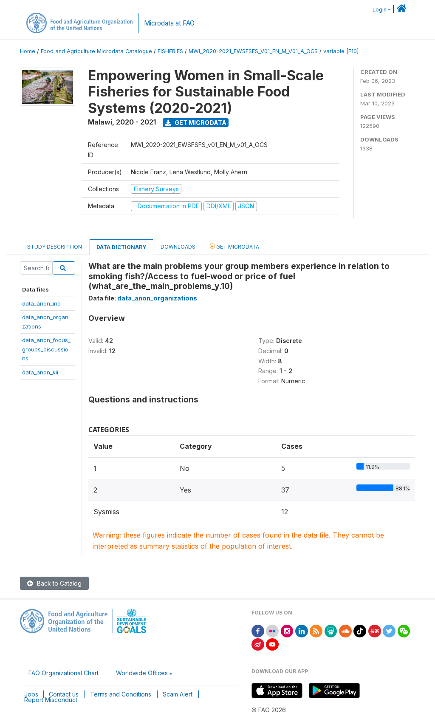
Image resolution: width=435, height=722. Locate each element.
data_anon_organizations (157, 298)
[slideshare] (331, 630)
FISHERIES (170, 51)
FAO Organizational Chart (63, 673)
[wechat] (404, 630)
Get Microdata (199, 122)
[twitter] (389, 630)
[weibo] (257, 643)
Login (380, 9)
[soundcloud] (345, 630)
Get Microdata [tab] (237, 246)
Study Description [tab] (54, 246)
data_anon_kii (40, 372)
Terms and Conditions (120, 694)
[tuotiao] (374, 630)
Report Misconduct (50, 699)
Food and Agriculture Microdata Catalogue (96, 51)
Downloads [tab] (178, 246)
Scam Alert (177, 694)
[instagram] (287, 630)
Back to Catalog (58, 583)
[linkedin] (301, 630)
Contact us (64, 694)
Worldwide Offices (142, 673)
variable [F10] (341, 51)
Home (27, 51)
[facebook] (257, 630)
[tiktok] (359, 630)
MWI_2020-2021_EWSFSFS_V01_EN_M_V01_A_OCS (253, 51)
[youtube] (272, 643)
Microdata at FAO (169, 23)
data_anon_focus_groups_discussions (46, 349)
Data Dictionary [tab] (121, 247)
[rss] (316, 630)
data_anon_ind (41, 303)
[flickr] (272, 630)
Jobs (31, 694)
